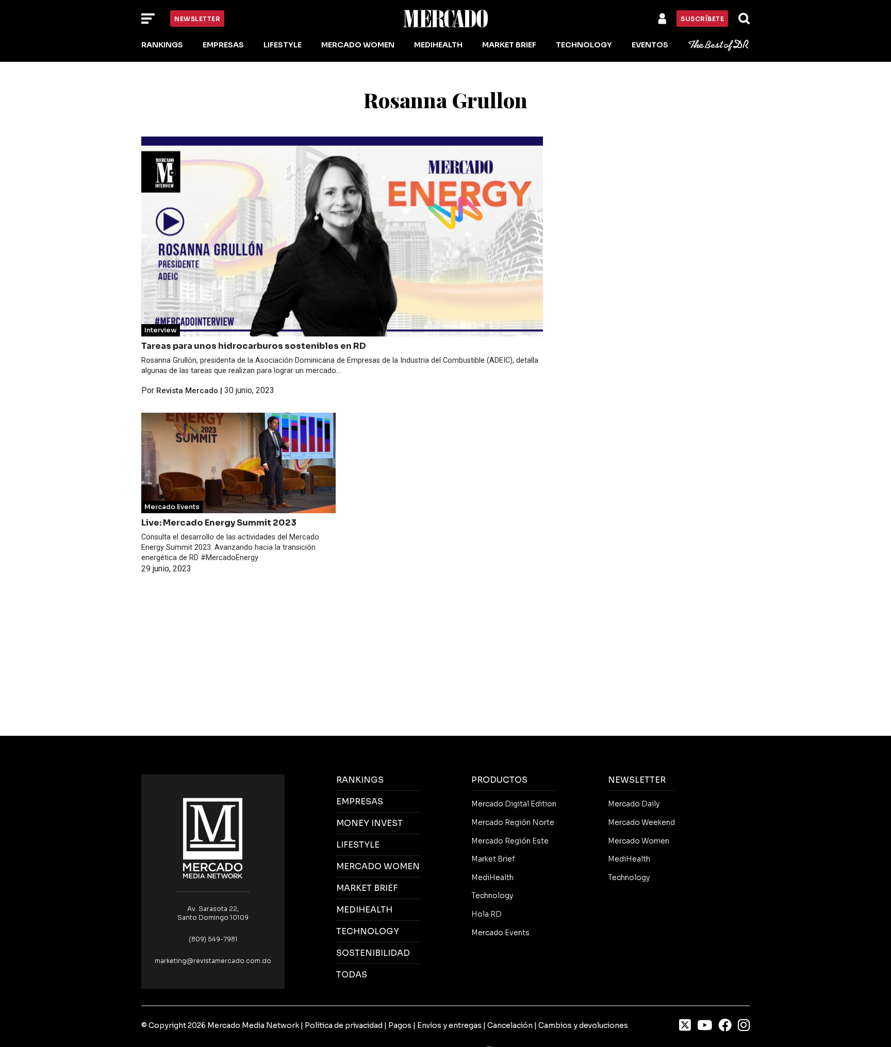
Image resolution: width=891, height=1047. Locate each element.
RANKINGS (360, 779)
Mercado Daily (633, 803)
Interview (160, 330)
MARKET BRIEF (367, 888)
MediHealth (438, 44)
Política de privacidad (344, 1025)
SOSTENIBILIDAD (373, 953)
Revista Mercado (187, 390)
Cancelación (510, 1025)
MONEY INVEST (369, 823)
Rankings (162, 44)
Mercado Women (357, 44)
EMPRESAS (359, 801)
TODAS (351, 974)
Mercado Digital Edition (513, 803)
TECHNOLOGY (367, 931)
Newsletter (197, 19)
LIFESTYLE (358, 844)
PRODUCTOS (499, 779)
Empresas (223, 44)
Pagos (399, 1025)
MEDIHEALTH (364, 909)
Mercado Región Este (510, 841)
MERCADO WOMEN (378, 866)
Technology (584, 44)
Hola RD (486, 914)
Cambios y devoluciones (583, 1025)
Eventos (650, 44)
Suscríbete (702, 19)
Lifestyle (282, 44)
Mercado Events (172, 507)
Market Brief (509, 44)
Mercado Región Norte (512, 822)
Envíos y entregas (449, 1025)
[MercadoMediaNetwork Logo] (213, 837)
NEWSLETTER (637, 779)
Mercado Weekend (641, 822)
